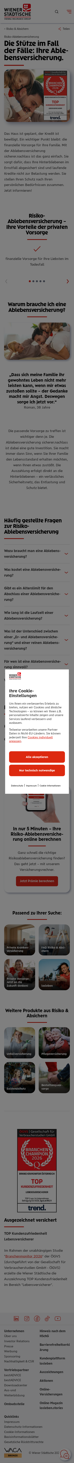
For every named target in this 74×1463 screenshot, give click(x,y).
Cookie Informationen (50, 785)
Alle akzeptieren (37, 757)
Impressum (31, 785)
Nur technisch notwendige (37, 770)
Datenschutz (17, 785)
